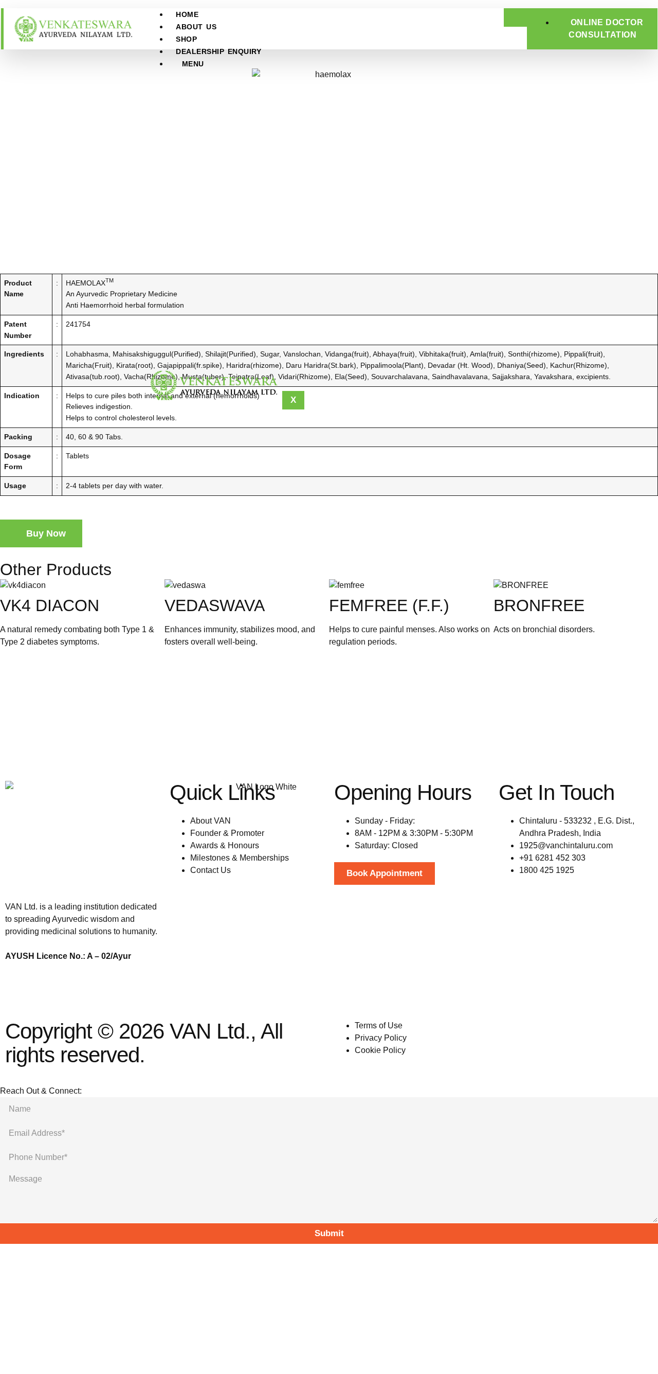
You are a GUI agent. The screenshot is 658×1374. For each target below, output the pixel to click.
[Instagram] (46, 993)
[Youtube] (73, 993)
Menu (193, 64)
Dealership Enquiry (218, 51)
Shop (186, 39)
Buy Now (45, 533)
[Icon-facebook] (18, 993)
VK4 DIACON (49, 605)
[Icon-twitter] (129, 993)
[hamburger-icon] (515, 17)
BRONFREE (539, 605)
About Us (196, 27)
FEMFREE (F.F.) (389, 605)
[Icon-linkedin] (101, 993)
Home (187, 14)
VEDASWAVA (214, 605)
